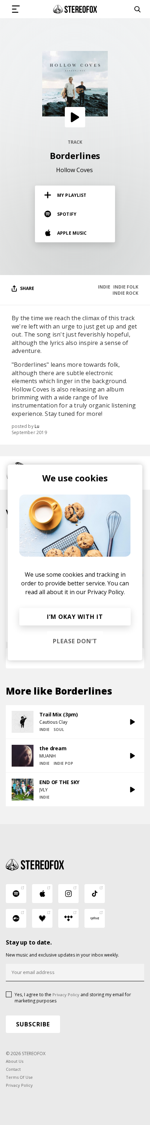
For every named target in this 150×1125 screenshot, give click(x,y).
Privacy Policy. (106, 592)
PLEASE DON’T (75, 641)
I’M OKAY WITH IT (75, 617)
